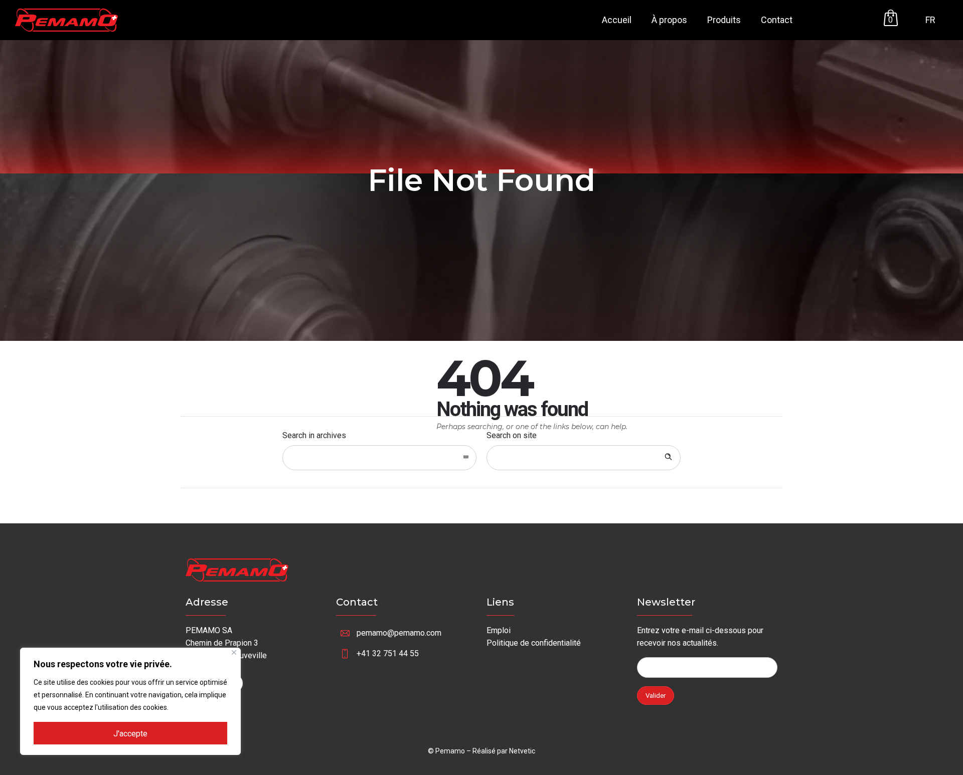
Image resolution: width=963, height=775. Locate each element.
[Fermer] (234, 652)
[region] (130, 701)
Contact (776, 20)
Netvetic (522, 751)
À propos (669, 20)
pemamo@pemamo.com (399, 633)
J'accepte (130, 733)
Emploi (499, 630)
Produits (724, 20)
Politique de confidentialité (534, 643)
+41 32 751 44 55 (388, 653)
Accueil (616, 20)
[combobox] (379, 457)
